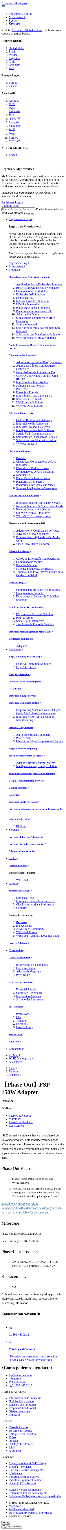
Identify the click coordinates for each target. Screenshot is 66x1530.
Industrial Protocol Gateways (33, 426)
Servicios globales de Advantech (25, 837)
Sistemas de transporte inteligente (26, 755)
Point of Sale (23, 738)
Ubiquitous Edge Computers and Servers (39, 741)
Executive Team (25, 968)
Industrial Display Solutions (23, 801)
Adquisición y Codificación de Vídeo (37, 530)
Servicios (14, 829)
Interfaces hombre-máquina (32, 382)
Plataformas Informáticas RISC (34, 311)
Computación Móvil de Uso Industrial (38, 589)
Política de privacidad (21, 1509)
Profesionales (16, 1006)
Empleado (14, 1041)
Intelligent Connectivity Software (35, 430)
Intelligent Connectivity (21, 413)
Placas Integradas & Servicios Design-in (29, 277)
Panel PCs (22, 389)
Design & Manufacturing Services (26, 780)
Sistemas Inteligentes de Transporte (36, 488)
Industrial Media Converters (32, 423)
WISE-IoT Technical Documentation (37, 935)
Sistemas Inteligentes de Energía (34, 568)
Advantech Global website (27, 30)
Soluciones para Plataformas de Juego (38, 334)
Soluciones (15, 649)
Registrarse (15, 13)
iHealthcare (15, 688)
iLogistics (14, 794)
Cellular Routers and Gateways (34, 420)
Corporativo (16, 950)
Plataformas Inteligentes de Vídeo (35, 484)
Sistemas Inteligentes (19, 451)
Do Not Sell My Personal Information (30, 1512)
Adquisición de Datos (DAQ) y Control (39, 362)
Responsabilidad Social (22, 1408)
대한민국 (15, 118)
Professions (22, 1013)
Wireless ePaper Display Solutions (36, 337)
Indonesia (14, 111)
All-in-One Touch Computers (33, 734)
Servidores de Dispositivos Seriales (36, 436)
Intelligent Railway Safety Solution (36, 766)
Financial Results (26, 989)
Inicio (12, 1068)
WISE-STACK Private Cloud (33, 516)
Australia (14, 100)
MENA (13, 155)
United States (16, 48)
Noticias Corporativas (21, 1401)
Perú (11, 68)
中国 (12, 104)
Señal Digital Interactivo (30, 621)
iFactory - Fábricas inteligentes (25, 681)
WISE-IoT (22, 880)
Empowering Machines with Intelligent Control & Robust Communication (38, 711)
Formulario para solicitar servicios (35, 901)
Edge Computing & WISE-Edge (25, 656)
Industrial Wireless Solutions (32, 301)
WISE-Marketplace (20, 1058)
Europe (13, 82)
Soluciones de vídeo (19, 819)
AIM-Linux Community (30, 929)
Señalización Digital (27, 314)
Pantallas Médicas (26, 565)
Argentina (14, 58)
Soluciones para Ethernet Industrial (36, 440)
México (16, 23)
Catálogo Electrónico (21, 1444)
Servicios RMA (25, 897)
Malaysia (14, 122)
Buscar (13, 20)
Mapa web (15, 1506)
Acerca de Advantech (19, 957)
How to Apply (24, 1027)
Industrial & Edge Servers (22, 695)
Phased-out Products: (21, 1122)
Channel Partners (18, 865)
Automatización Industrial (22, 355)
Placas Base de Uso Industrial (33, 307)
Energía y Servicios (19, 674)
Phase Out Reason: (20, 1115)
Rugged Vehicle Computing (23, 748)
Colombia (14, 64)
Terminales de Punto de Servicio (35, 624)
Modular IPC (23, 474)
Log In (28, 13)
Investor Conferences (28, 996)
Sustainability (16, 1034)
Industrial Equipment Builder (24, 702)
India (12, 107)
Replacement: (17, 1125)
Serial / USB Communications (33, 433)
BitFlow (21, 826)
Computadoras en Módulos (31, 291)
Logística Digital (17, 582)
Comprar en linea (22, 1375)
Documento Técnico (20, 1430)
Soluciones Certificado (29, 399)
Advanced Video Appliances (32, 533)
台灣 (12, 129)
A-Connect (15, 1061)
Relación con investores (21, 982)
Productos (14, 269)
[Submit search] (28, 213)
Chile (12, 61)
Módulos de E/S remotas (30, 385)
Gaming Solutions (18, 787)
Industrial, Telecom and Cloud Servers (38, 502)
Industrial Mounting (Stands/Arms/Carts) (30, 631)
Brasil (12, 51)
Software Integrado (27, 324)
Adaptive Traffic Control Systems (35, 762)
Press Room (23, 974)
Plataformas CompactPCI (30, 481)
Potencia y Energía (27, 392)
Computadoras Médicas (29, 561)
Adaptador (22, 646)
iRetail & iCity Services (21, 727)
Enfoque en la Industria (22, 1434)
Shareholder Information (30, 999)
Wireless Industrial (26, 443)
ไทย (11, 133)
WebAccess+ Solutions (29, 402)
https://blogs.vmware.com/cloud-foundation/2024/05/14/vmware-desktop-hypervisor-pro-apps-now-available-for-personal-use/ (31, 1208)
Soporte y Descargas (19, 890)
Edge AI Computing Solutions (33, 663)
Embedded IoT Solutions (30, 294)
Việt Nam (14, 140)
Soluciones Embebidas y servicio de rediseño (32, 773)
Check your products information (35, 904)
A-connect (15, 1450)
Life (18, 1017)
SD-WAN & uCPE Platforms (33, 512)
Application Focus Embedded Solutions (39, 284)
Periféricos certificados (21, 638)
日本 (12, 114)
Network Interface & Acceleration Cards (39, 506)
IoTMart (14, 1055)
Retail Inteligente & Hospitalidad (26, 607)
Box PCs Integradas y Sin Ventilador (37, 287)
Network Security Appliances (33, 509)
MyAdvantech (17, 17)
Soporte (13, 883)
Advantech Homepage (14, 3)
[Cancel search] (32, 213)
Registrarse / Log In (20, 219)
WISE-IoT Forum (26, 932)
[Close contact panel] (2, 1321)
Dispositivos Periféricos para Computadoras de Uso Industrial (35, 470)
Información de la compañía (32, 964)
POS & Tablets (25, 617)
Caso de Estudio (18, 1427)
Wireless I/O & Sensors (29, 405)
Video (12, 1437)
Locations (21, 1024)
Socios (12, 858)
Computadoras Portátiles (30, 593)
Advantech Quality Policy (22, 851)
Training (21, 1020)
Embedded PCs (25, 297)
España (13, 86)
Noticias (13, 1440)
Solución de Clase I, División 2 (34, 395)
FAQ (12, 1447)
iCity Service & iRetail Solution (34, 614)
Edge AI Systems (26, 667)
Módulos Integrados (27, 304)
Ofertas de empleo (19, 1411)
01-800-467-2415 (22, 1385)
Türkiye (13, 137)
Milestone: (15, 1119)
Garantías (21, 907)
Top (7, 1522)
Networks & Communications (24, 495)
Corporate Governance (29, 992)
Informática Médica (19, 551)
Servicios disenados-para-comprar (27, 844)
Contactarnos (16, 1048)
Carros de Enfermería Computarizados (38, 558)
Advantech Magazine (28, 971)
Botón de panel (10, 205)
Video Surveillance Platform (32, 544)
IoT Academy (24, 925)
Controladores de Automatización (35, 372)
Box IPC (21, 458)
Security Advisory (18, 943)
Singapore (15, 125)
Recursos (21, 922)
